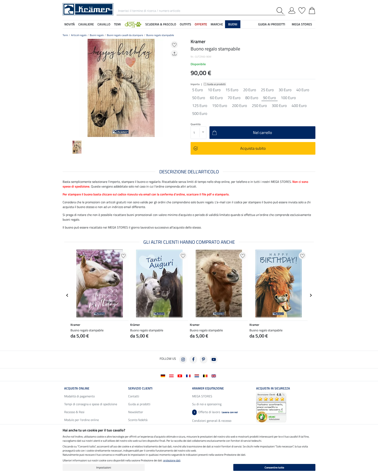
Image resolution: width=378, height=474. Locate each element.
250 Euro (259, 106)
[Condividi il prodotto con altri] (174, 53)
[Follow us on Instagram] (183, 359)
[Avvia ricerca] (280, 10)
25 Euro (267, 90)
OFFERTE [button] (201, 24)
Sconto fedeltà (137, 419)
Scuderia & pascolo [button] (160, 24)
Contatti (133, 396)
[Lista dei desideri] (301, 9)
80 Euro (251, 98)
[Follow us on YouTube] (214, 359)
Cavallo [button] (103, 24)
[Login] (291, 9)
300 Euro (279, 106)
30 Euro (285, 90)
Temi (65, 35)
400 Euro (299, 106)
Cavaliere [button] (86, 24)
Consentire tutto (274, 467)
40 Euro (302, 90)
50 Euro (198, 98)
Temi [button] (117, 24)
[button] (133, 24)
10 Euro (214, 90)
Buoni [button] (232, 24)
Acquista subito (253, 148)
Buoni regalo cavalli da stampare (125, 35)
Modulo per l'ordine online (81, 419)
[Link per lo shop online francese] (189, 375)
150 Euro (219, 106)
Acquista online (76, 388)
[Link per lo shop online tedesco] (164, 375)
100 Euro (288, 98)
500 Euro (199, 113)
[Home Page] (88, 9)
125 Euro (199, 106)
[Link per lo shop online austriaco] (172, 375)
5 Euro (197, 90)
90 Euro (269, 98)
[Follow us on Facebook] (193, 359)
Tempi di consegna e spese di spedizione (90, 404)
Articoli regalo (79, 35)
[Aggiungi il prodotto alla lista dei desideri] (174, 44)
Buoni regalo (97, 35)
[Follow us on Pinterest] (204, 359)
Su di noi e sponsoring (206, 404)
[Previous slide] (66, 88)
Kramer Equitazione (208, 388)
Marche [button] (217, 24)
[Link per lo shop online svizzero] (181, 375)
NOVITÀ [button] (69, 24)
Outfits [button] (185, 24)
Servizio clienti (140, 388)
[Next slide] (176, 88)
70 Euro (234, 98)
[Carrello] (312, 9)
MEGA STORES (302, 24)
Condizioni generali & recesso (211, 420)
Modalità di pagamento (79, 396)
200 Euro (239, 106)
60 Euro (216, 98)
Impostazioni (103, 467)
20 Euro (249, 90)
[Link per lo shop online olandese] (198, 375)
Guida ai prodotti (216, 84)
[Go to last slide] (67, 295)
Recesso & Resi (74, 412)
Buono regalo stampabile (160, 35)
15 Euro (231, 90)
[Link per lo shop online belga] (206, 375)
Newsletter (135, 412)
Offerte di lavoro (216, 412)
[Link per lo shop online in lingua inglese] (214, 375)
